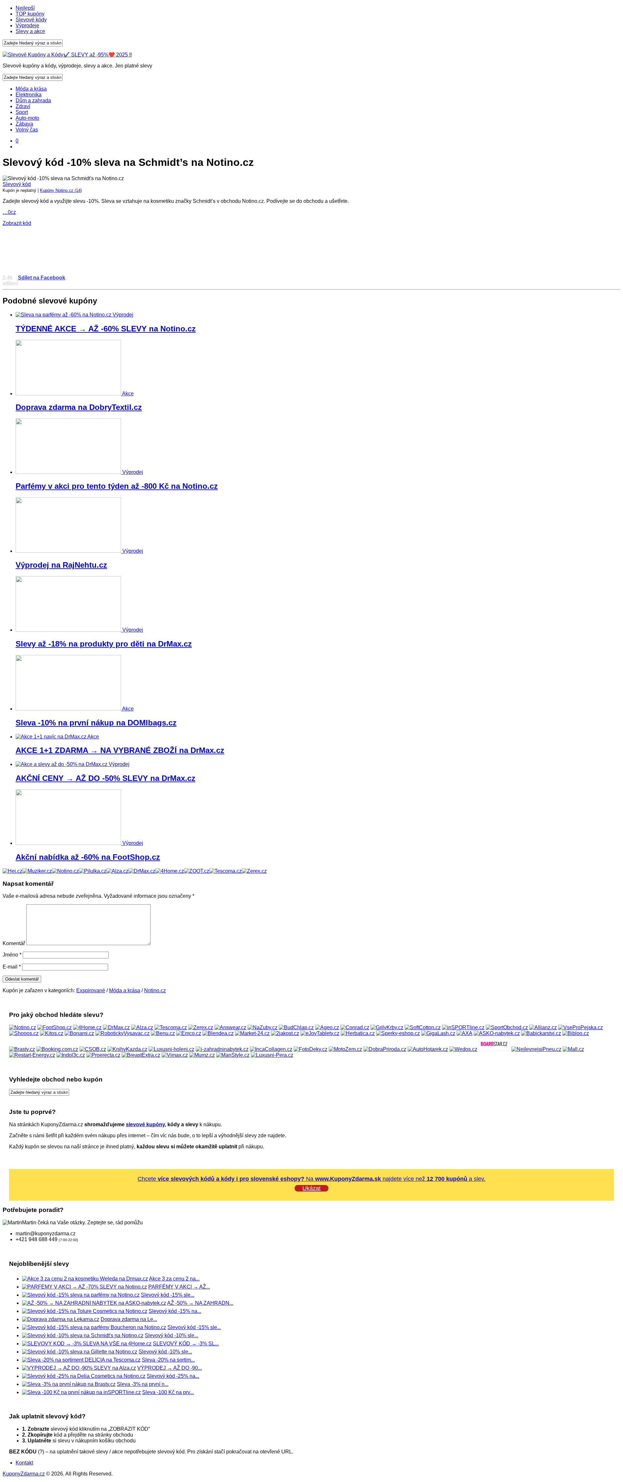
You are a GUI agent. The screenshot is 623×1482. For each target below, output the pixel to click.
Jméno (12, 954)
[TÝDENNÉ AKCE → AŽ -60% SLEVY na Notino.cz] (64, 314)
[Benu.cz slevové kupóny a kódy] (163, 1033)
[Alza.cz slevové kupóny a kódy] (117, 871)
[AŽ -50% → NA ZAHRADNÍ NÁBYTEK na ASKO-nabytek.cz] (94, 1303)
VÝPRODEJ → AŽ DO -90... (169, 1368)
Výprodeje (27, 25)
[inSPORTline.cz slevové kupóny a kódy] (463, 1027)
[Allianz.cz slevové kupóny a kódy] (543, 1027)
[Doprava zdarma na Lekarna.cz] (60, 1319)
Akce (128, 393)
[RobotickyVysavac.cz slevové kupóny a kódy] (122, 1033)
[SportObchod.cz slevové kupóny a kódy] (507, 1027)
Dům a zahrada (33, 100)
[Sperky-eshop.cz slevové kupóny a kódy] (398, 1033)
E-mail (12, 966)
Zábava (24, 124)
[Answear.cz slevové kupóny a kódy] (230, 1027)
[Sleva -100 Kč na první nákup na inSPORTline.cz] (81, 1392)
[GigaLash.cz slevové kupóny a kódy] (438, 1033)
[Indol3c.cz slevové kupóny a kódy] (70, 1055)
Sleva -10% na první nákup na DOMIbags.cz (96, 722)
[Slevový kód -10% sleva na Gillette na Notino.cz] (79, 1351)
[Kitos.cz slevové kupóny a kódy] (51, 1033)
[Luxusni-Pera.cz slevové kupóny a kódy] (272, 1055)
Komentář (14, 943)
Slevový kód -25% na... (173, 1376)
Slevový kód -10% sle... (171, 1335)
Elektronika (29, 94)
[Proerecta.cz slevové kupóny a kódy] (103, 1055)
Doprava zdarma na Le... (129, 1319)
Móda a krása (31, 89)
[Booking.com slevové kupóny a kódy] (57, 1049)
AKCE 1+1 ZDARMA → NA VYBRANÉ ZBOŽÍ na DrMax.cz (120, 750)
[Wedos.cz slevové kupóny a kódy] (463, 1049)
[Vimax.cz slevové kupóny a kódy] (175, 1055)
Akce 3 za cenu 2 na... (174, 1278)
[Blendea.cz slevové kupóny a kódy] (218, 1033)
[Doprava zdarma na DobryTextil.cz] (69, 393)
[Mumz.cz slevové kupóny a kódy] (202, 1055)
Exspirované (90, 990)
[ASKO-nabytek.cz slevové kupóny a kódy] (497, 1033)
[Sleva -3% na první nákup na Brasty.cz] (69, 1384)
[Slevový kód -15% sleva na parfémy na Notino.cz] (81, 1295)
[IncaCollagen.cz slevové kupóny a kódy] (271, 1049)
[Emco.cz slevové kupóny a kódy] (188, 1033)
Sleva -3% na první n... (142, 1384)
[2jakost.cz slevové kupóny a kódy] (285, 1033)
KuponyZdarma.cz (24, 1473)
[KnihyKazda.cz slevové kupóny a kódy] (127, 1049)
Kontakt (24, 1462)
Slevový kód (17, 184)
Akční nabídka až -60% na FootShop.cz (88, 857)
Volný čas (27, 129)
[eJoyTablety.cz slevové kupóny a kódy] (319, 1033)
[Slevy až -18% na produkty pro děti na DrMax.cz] (69, 630)
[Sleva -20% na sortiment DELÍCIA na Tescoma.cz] (81, 1360)
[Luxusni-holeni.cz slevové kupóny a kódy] (171, 1049)
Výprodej (123, 314)
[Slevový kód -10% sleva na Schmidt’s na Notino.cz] (82, 1335)
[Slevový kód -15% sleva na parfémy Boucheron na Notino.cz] (94, 1327)
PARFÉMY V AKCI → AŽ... (179, 1287)
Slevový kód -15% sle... (167, 1295)
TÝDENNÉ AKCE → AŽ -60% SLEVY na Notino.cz (106, 328)
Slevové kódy (31, 19)
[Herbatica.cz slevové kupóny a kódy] (358, 1033)
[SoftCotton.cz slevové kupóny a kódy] (423, 1027)
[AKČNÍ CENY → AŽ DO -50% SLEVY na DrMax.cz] (62, 764)
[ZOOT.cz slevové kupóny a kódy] (196, 871)
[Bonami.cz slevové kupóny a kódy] (79, 1033)
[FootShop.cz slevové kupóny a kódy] (54, 1027)
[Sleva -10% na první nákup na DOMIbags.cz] (69, 708)
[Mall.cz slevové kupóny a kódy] (573, 1049)
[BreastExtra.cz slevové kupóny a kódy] (141, 1055)
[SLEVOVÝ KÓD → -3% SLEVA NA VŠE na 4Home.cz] (87, 1343)
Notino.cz (155, 990)
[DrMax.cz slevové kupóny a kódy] (141, 871)
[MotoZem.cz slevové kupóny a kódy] (345, 1049)
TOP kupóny (30, 14)
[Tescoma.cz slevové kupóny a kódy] (225, 871)
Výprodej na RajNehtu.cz (61, 565)
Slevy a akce (30, 31)
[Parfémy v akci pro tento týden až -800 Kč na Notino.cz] (69, 472)
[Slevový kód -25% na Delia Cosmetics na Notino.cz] (83, 1376)
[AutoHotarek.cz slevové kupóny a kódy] (428, 1049)
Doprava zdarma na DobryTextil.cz (79, 407)
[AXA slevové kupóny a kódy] (464, 1033)
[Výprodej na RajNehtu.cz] (69, 551)
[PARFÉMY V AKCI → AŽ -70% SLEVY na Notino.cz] (84, 1287)
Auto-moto (27, 118)
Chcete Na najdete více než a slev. (311, 1179)
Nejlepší (25, 8)
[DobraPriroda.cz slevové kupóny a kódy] (384, 1049)
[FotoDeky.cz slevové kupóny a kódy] (310, 1049)
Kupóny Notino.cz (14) (61, 190)
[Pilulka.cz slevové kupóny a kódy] (92, 871)
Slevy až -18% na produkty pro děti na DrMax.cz (104, 643)
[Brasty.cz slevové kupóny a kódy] (22, 1049)
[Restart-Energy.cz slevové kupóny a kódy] (32, 1055)
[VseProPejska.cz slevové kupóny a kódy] (580, 1027)
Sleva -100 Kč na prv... (168, 1392)
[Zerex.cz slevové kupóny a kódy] (254, 871)
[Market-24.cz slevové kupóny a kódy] (252, 1033)
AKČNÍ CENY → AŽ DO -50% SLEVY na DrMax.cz (105, 778)
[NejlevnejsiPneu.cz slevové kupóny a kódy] (536, 1049)
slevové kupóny (145, 1124)
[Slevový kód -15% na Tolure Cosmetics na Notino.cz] (84, 1311)
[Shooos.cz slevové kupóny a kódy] (24, 1033)
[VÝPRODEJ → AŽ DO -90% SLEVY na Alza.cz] (79, 1368)
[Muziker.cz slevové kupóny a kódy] (37, 871)
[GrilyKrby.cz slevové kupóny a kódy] (387, 1027)
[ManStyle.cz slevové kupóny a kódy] (233, 1055)
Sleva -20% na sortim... (168, 1360)
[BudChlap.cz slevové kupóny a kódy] (296, 1027)
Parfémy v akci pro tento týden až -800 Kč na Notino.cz (117, 486)
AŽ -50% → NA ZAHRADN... (200, 1303)
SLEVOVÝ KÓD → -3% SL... (186, 1343)
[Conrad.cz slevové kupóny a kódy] (354, 1027)
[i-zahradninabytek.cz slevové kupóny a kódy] (222, 1049)
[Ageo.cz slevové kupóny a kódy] (327, 1027)
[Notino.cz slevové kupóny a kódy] (65, 871)
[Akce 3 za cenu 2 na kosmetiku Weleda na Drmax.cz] (85, 1278)
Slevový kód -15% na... (175, 1311)
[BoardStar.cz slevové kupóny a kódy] (494, 1049)
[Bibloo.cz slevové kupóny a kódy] (575, 1033)
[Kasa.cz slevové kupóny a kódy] (12, 871)
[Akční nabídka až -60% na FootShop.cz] (69, 843)
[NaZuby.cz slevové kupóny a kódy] (262, 1027)
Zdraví (23, 106)
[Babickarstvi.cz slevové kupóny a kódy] (541, 1033)
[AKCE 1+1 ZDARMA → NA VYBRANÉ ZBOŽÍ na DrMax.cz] (51, 736)
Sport (22, 112)
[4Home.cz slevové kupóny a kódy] (169, 871)
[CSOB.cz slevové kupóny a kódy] (92, 1049)
